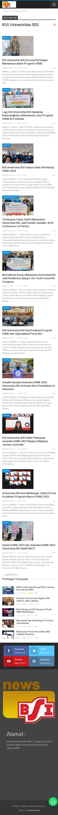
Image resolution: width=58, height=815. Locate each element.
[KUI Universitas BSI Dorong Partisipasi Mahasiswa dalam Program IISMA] (17, 46)
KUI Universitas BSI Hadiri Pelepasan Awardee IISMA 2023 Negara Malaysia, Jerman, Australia (25, 441)
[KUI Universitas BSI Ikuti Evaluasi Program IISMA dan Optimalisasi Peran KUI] (17, 316)
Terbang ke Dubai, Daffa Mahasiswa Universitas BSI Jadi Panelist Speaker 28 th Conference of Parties (27, 223)
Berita (6, 38)
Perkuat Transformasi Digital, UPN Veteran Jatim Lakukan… (33, 599)
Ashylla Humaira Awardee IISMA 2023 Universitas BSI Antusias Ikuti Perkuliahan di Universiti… (28, 386)
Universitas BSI (33, 810)
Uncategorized (10, 197)
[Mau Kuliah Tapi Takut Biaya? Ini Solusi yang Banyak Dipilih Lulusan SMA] (8, 623)
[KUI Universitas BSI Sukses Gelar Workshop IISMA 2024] (17, 153)
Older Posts (11, 575)
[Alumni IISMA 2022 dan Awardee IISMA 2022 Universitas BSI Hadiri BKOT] (17, 531)
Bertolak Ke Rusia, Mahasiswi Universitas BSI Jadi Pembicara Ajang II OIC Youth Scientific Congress (29, 278)
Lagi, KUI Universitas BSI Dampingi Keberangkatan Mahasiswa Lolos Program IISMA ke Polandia (27, 115)
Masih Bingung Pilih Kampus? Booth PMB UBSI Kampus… (34, 610)
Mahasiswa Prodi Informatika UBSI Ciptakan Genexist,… (33, 632)
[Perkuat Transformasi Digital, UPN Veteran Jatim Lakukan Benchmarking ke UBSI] (8, 601)
